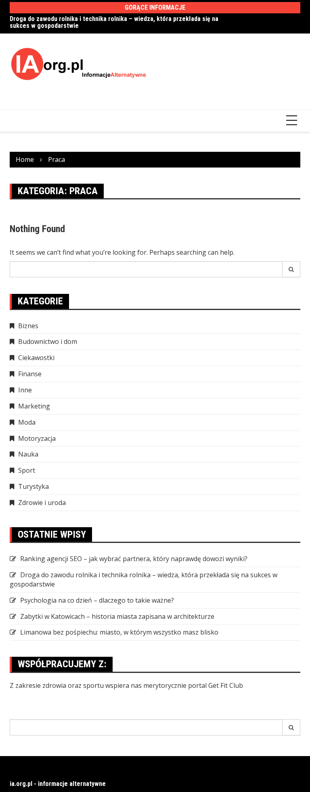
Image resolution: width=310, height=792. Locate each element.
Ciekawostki (36, 357)
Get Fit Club (225, 685)
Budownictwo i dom (47, 341)
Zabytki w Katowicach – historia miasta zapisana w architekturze (117, 616)
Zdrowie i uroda (42, 502)
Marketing (34, 406)
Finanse (30, 373)
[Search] (291, 269)
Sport (26, 470)
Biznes (28, 325)
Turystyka (33, 486)
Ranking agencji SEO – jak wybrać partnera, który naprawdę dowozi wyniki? (133, 558)
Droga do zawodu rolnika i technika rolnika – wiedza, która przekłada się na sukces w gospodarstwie (114, 22)
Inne (25, 390)
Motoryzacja (37, 438)
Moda (27, 422)
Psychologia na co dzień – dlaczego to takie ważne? (97, 600)
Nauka (28, 454)
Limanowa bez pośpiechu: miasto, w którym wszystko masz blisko (119, 632)
